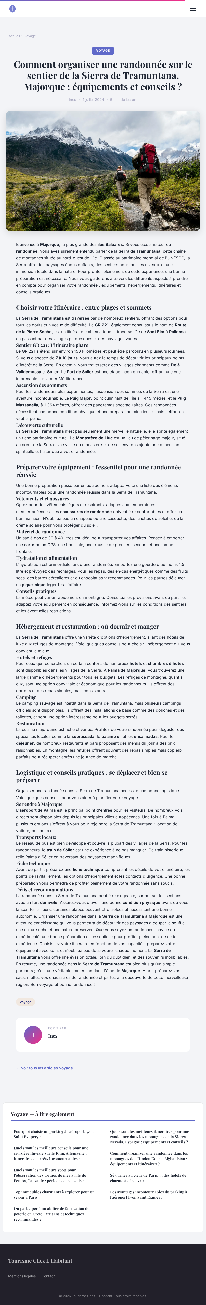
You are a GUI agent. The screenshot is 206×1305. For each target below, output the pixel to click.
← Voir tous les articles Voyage (44, 1068)
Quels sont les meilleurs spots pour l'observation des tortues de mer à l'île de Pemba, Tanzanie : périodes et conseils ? (50, 1175)
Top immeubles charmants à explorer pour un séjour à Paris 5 (54, 1194)
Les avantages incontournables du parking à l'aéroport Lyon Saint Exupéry (148, 1194)
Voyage (30, 36)
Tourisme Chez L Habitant (40, 1260)
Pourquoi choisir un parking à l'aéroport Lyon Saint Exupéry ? (54, 1134)
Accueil (14, 36)
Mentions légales (22, 1276)
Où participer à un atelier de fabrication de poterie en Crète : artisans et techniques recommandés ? (51, 1214)
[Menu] (193, 9)
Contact (48, 1276)
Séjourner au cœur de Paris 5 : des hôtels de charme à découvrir (148, 1178)
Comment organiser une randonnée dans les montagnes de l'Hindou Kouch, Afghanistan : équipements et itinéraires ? (149, 1158)
